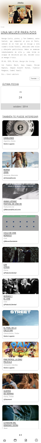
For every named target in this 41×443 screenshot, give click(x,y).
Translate (34, 78)
